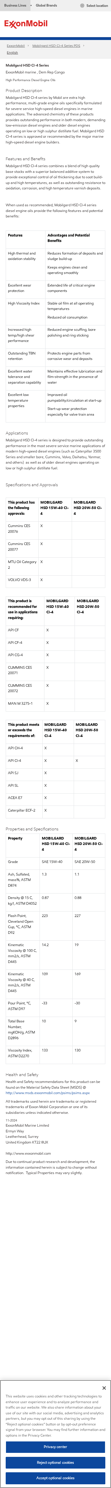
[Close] (104, 1388)
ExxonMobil (16, 45)
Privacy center (55, 1446)
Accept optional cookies (55, 1478)
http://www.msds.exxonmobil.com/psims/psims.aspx (48, 1093)
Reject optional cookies (55, 1462)
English (12, 52)
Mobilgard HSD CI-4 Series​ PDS (56, 45)
